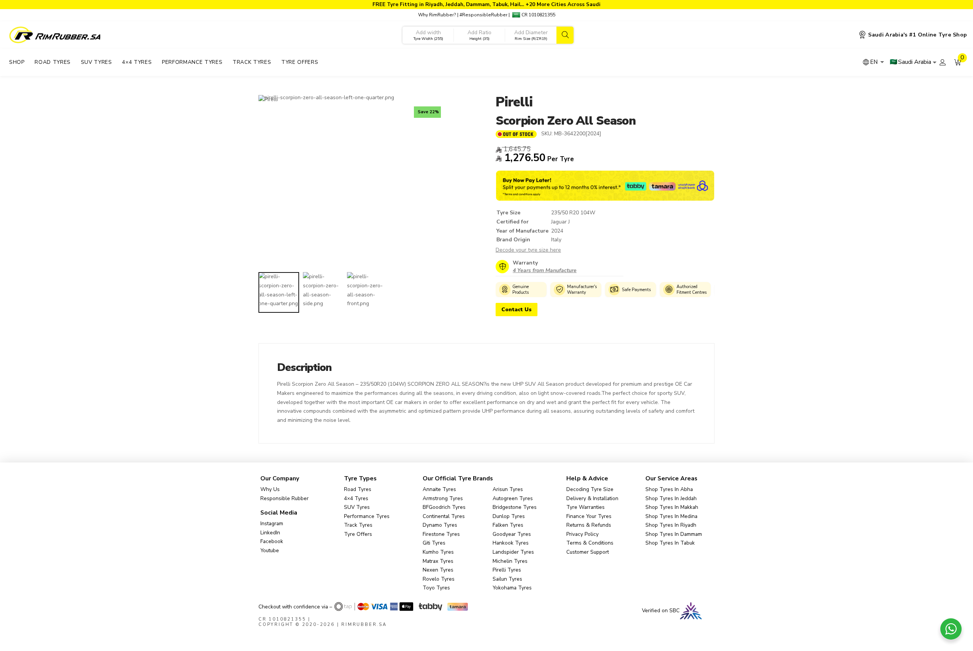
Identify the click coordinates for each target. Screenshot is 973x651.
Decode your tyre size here (528, 249)
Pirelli (514, 102)
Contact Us (516, 309)
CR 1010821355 (537, 15)
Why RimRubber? (437, 15)
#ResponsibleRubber (483, 15)
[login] (943, 62)
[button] (958, 62)
